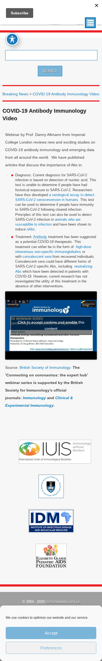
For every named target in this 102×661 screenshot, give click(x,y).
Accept (51, 633)
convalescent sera (36, 257)
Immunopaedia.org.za (63, 602)
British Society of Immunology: (46, 367)
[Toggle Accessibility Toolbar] (12, 39)
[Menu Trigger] (90, 22)
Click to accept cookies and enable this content (51, 325)
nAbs (31, 229)
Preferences (51, 648)
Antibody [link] (40, 237)
